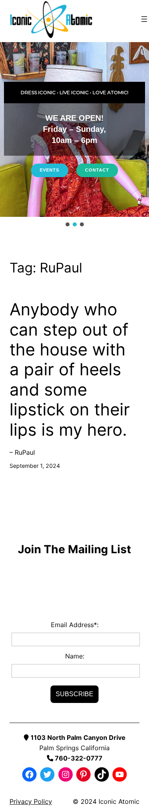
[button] (68, 224)
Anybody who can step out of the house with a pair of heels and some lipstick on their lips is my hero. (70, 369)
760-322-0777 (78, 758)
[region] (74, 135)
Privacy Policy (31, 801)
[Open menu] (144, 19)
